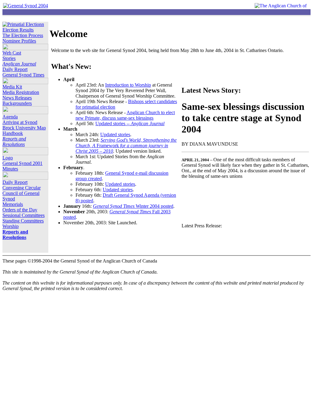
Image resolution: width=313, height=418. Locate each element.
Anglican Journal (19, 63)
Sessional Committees (23, 215)
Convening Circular (21, 187)
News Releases (17, 97)
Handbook (12, 133)
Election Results (18, 29)
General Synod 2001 (22, 163)
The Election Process (22, 35)
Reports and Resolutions (14, 141)
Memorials (12, 204)
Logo (7, 157)
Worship (10, 226)
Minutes (10, 168)
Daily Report (15, 69)
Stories (9, 58)
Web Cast (11, 52)
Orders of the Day (19, 209)
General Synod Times (23, 74)
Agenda (10, 116)
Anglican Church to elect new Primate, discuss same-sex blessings (125, 115)
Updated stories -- (129, 123)
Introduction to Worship (128, 85)
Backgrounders (17, 103)
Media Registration (20, 92)
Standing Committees (23, 220)
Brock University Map (24, 127)
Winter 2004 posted (133, 206)
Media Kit (12, 86)
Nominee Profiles (19, 40)
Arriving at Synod (19, 122)
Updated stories (115, 134)
